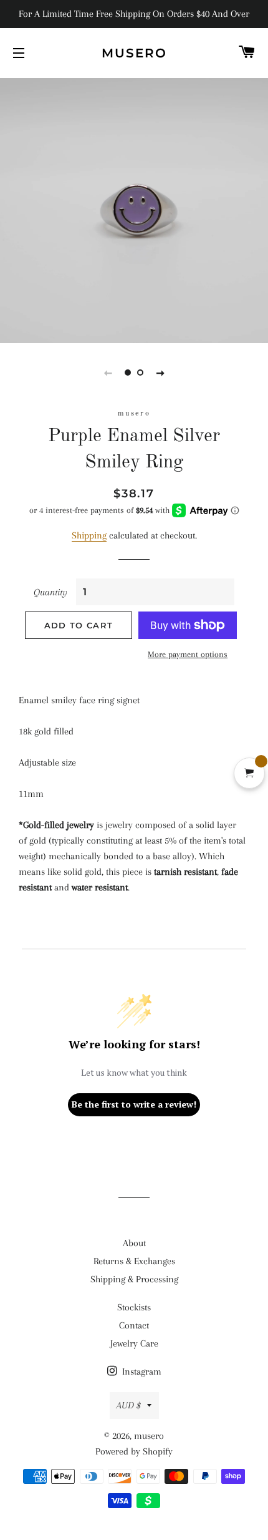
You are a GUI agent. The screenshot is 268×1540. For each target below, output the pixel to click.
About (134, 1243)
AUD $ (129, 1405)
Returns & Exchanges (134, 1261)
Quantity (50, 592)
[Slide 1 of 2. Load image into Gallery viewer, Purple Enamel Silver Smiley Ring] (128, 372)
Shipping (89, 535)
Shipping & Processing (134, 1279)
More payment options (187, 654)
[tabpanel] (134, 209)
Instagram (140, 1371)
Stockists (134, 1307)
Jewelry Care (134, 1343)
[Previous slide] (108, 372)
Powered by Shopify (134, 1451)
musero (134, 53)
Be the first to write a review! (134, 1104)
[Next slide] (160, 372)
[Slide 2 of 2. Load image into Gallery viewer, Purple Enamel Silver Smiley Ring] (140, 372)
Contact (134, 1325)
